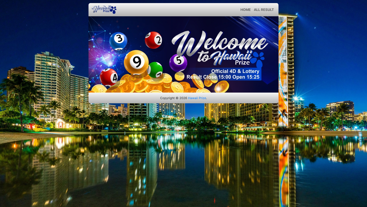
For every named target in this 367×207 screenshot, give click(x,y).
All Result (264, 10)
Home (245, 10)
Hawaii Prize (197, 98)
